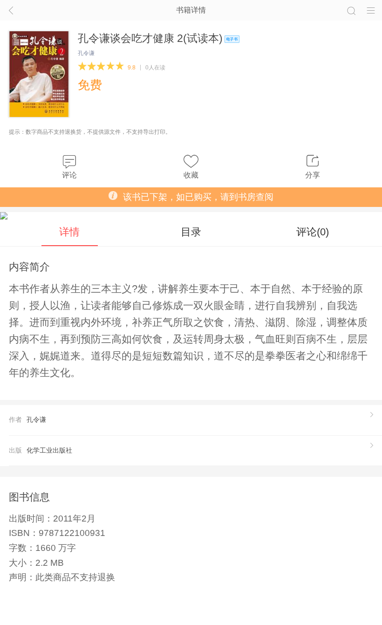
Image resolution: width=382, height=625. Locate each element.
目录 (191, 232)
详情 (69, 232)
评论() (312, 232)
